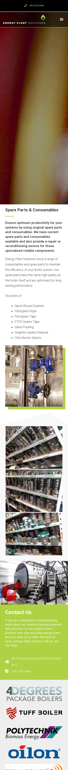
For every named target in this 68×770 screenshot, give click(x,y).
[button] (62, 19)
